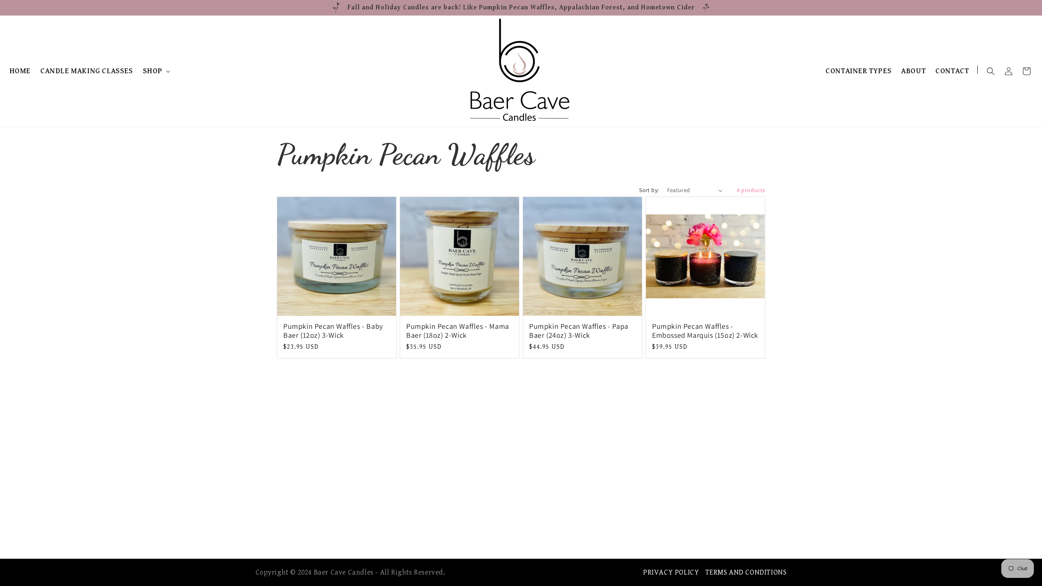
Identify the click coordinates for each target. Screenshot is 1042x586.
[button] (155, 71)
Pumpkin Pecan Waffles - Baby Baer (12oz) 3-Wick (333, 330)
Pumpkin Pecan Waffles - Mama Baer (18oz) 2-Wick (457, 330)
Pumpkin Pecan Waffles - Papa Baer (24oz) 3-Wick (578, 330)
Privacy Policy (671, 572)
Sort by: (649, 190)
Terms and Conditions (746, 572)
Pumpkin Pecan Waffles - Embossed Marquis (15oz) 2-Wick (705, 330)
